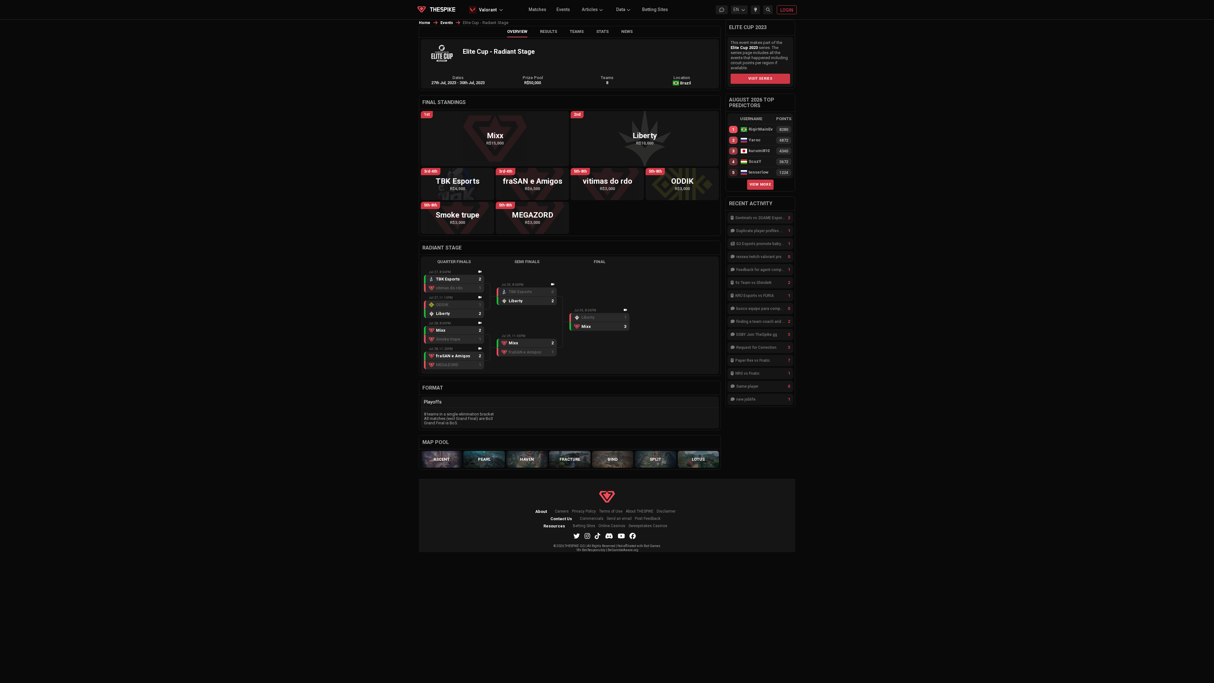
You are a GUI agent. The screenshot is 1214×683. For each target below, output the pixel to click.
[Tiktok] (597, 536)
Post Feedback (647, 519)
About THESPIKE (639, 511)
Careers (562, 511)
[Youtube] (621, 536)
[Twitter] (576, 536)
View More (760, 184)
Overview (517, 31)
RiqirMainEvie (761, 129)
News (627, 31)
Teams (577, 31)
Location (681, 78)
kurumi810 (759, 151)
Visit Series (760, 78)
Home (425, 23)
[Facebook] (632, 536)
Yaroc (755, 140)
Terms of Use (610, 511)
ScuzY (755, 161)
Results (548, 31)
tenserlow (759, 172)
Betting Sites (655, 9)
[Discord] (609, 536)
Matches (537, 9)
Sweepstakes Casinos (647, 526)
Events (563, 9)
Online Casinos (611, 526)
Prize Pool (533, 78)
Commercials (592, 519)
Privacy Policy (584, 511)
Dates (457, 78)
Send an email (619, 519)
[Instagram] (587, 536)
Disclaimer (666, 511)
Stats (602, 31)
